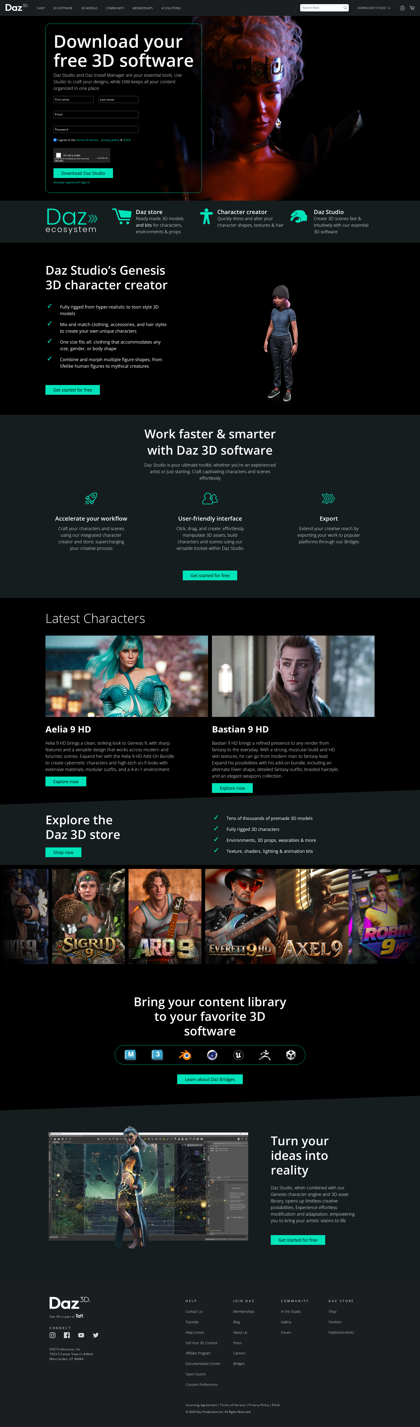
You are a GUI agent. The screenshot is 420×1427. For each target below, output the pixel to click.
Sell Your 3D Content (202, 1343)
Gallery (286, 1322)
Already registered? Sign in (71, 182)
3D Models (89, 8)
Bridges (239, 1363)
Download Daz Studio (83, 173)
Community (115, 8)
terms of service (87, 140)
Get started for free (72, 390)
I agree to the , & (94, 140)
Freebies (335, 1322)
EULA (127, 140)
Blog (236, 1322)
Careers (239, 1353)
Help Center (195, 1332)
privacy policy (110, 140)
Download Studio (372, 8)
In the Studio (291, 1311)
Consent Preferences (202, 1384)
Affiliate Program (198, 1353)
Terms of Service (232, 1405)
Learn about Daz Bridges (210, 1079)
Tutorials (192, 1322)
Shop (41, 8)
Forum (286, 1332)
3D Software (63, 8)
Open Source (196, 1374)
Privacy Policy (259, 1405)
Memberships (142, 8)
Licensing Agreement (201, 1405)
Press (237, 1343)
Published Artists (341, 1332)
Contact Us (194, 1311)
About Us (240, 1332)
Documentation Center (203, 1363)
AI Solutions (171, 8)
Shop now (63, 852)
